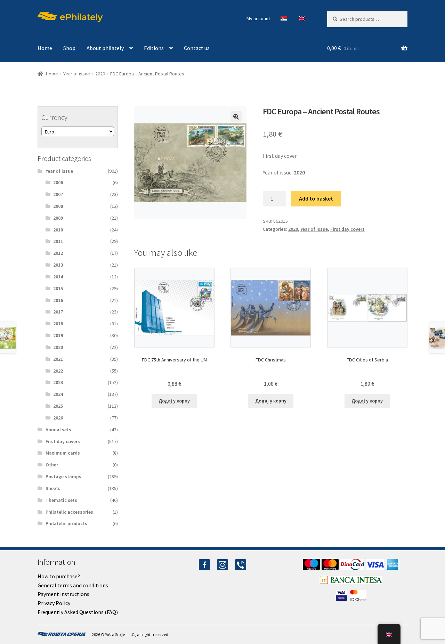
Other (52, 465)
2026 (58, 418)
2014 (58, 277)
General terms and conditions (73, 585)
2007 (58, 194)
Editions (154, 47)
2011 (58, 241)
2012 (58, 253)
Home (45, 47)
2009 (58, 218)
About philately (105, 47)
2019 (58, 335)
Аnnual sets (58, 429)
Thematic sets (61, 500)
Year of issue (76, 74)
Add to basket (316, 198)
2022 (58, 371)
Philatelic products (66, 523)
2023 (58, 382)
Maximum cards (63, 453)
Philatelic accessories (69, 512)
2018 (58, 323)
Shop (69, 47)
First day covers (347, 229)
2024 (58, 394)
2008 (58, 206)
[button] (236, 116)
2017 (58, 312)
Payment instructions (63, 593)
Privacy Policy (54, 603)
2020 (100, 74)
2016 (58, 300)
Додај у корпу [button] (174, 401)
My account (258, 18)
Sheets (53, 488)
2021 (58, 359)
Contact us (197, 47)
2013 (58, 265)
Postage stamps (63, 476)
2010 (58, 230)
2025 (58, 406)
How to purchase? (59, 576)
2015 (58, 288)
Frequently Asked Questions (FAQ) (78, 612)
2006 (58, 182)
